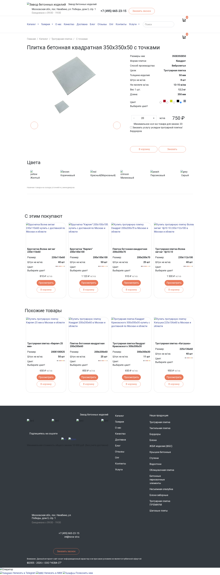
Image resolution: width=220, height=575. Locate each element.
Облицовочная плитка (162, 470)
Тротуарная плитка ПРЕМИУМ (160, 503)
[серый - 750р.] (184, 101)
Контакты (121, 24)
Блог (92, 24)
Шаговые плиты (159, 510)
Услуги (119, 469)
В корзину (144, 149)
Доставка (82, 24)
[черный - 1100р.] (178, 101)
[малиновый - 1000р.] (164, 101)
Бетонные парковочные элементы (157, 480)
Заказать (172, 149)
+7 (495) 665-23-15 (113, 11)
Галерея (119, 421)
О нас (58, 24)
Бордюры (155, 434)
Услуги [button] (132, 24)
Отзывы (102, 24)
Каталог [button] (31, 24)
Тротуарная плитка (160, 422)
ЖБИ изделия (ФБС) (161, 446)
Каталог (119, 415)
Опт (111, 24)
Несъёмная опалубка (161, 489)
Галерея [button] (45, 24)
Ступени (154, 458)
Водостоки (155, 464)
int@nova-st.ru (71, 536)
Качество (69, 24)
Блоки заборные (159, 495)
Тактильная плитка (160, 428)
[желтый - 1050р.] (171, 101)
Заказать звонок (141, 11)
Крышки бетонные (160, 452)
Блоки (153, 440)
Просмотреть (46, 282)
